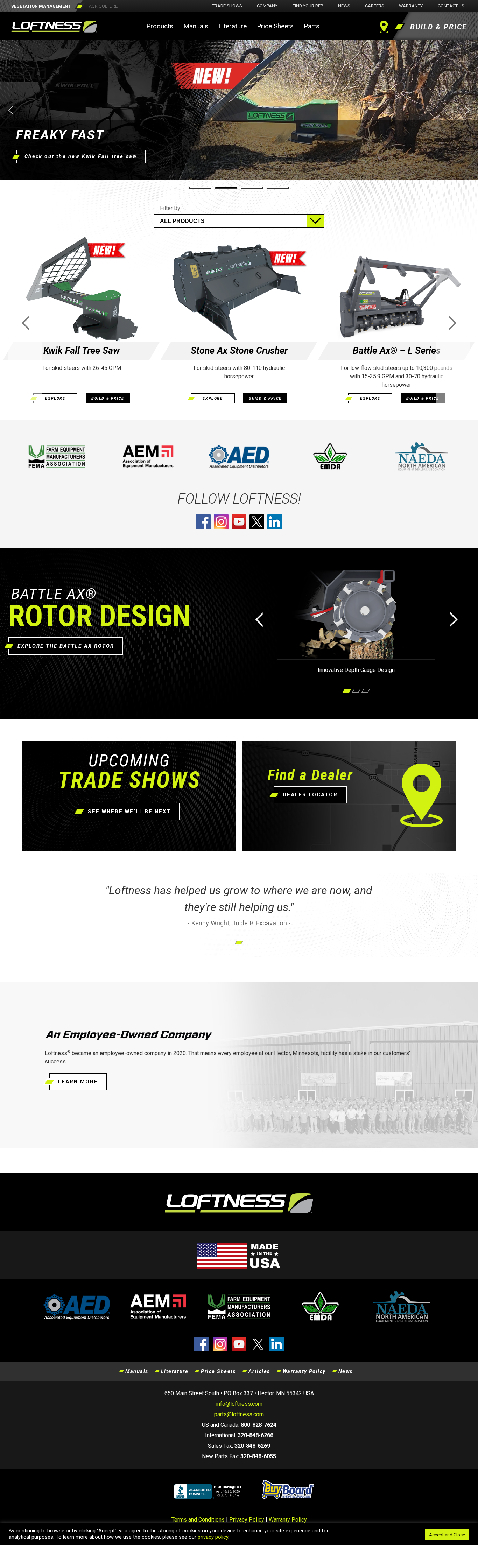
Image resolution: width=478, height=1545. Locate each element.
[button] (239, 110)
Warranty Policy (304, 1371)
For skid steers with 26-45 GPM (81, 368)
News (344, 5)
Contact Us (451, 5)
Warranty (411, 5)
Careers (374, 5)
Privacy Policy (246, 1519)
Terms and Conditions (198, 1519)
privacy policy (213, 1537)
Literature (232, 26)
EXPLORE (55, 398)
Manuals (195, 26)
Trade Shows (227, 5)
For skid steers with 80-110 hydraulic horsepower (239, 372)
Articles (259, 1371)
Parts (311, 26)
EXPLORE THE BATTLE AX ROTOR (65, 646)
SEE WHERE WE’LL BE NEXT (129, 811)
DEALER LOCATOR (310, 795)
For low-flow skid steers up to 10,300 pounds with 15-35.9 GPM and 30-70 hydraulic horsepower (396, 376)
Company (267, 5)
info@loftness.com (239, 1403)
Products (159, 26)
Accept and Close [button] (447, 1534)
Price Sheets (275, 26)
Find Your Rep (308, 5)
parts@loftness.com (239, 1414)
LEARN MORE (78, 1082)
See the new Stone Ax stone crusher (78, 156)
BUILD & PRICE (107, 398)
